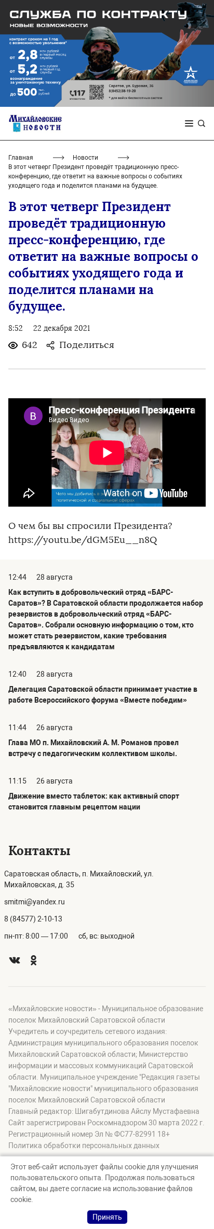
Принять (107, 1217)
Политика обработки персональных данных (83, 1145)
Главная (20, 157)
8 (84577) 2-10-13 (33, 919)
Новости (85, 157)
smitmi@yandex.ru (34, 902)
